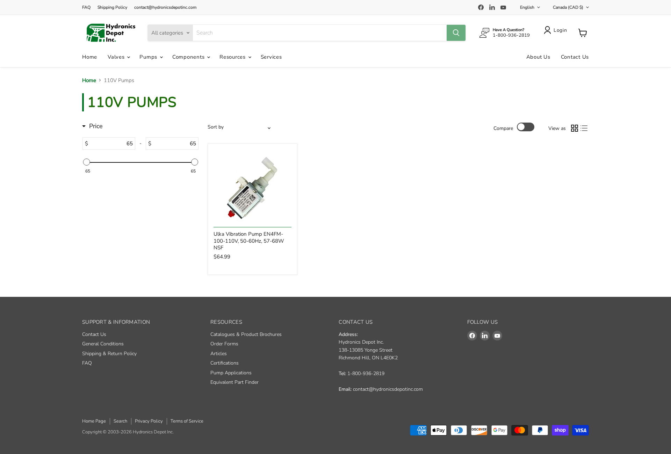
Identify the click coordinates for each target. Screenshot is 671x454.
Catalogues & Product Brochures (246, 334)
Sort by (216, 127)
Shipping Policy (112, 7)
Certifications (224, 363)
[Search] (456, 33)
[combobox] (320, 33)
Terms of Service (187, 421)
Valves (117, 56)
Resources (233, 56)
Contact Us (575, 56)
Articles (218, 353)
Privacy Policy (149, 421)
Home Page (94, 421)
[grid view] (574, 128)
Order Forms (224, 343)
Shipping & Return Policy (109, 353)
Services (271, 56)
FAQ (86, 7)
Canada (568, 7)
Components (189, 56)
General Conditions (103, 343)
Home (89, 56)
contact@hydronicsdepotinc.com (165, 7)
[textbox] (111, 143)
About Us (538, 56)
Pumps (149, 56)
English (527, 7)
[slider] (86, 162)
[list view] (584, 128)
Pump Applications (231, 372)
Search (120, 421)
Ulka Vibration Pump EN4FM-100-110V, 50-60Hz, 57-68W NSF (249, 240)
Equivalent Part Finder (234, 382)
